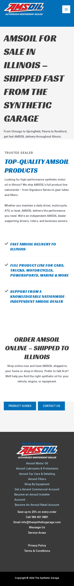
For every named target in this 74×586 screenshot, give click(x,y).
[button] (20, 406)
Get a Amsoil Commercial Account (37, 489)
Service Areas (37, 532)
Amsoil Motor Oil (37, 463)
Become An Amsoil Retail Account (37, 505)
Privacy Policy (37, 545)
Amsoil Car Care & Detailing (37, 474)
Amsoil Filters (37, 479)
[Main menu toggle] (66, 9)
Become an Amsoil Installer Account (32, 497)
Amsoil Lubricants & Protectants (37, 468)
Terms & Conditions (37, 551)
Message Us (37, 527)
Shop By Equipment (37, 484)
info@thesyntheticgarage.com (41, 522)
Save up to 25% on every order (37, 512)
